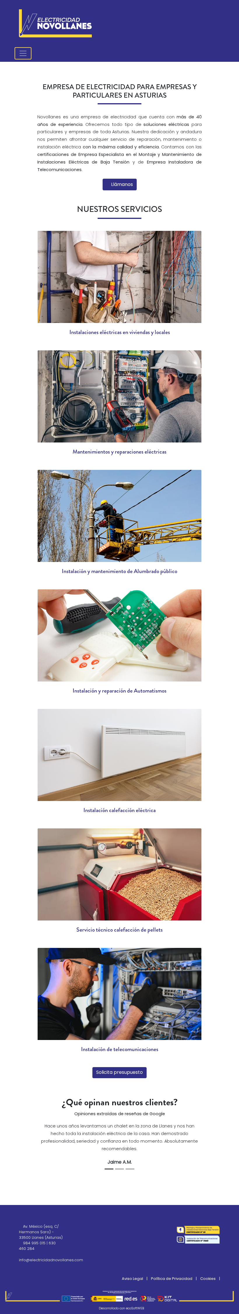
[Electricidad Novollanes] (55, 23)
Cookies (208, 1279)
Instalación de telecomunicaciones (119, 1049)
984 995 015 (34, 1243)
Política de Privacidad (171, 1279)
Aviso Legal (132, 1279)
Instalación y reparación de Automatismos (119, 690)
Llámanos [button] (121, 184)
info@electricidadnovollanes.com (51, 1260)
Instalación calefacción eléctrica (119, 810)
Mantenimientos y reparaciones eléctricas (119, 451)
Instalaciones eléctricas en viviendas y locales (119, 332)
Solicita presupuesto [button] (119, 1072)
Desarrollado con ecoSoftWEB (121, 1308)
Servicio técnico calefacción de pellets (119, 929)
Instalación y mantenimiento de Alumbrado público (119, 571)
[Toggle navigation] (23, 53)
